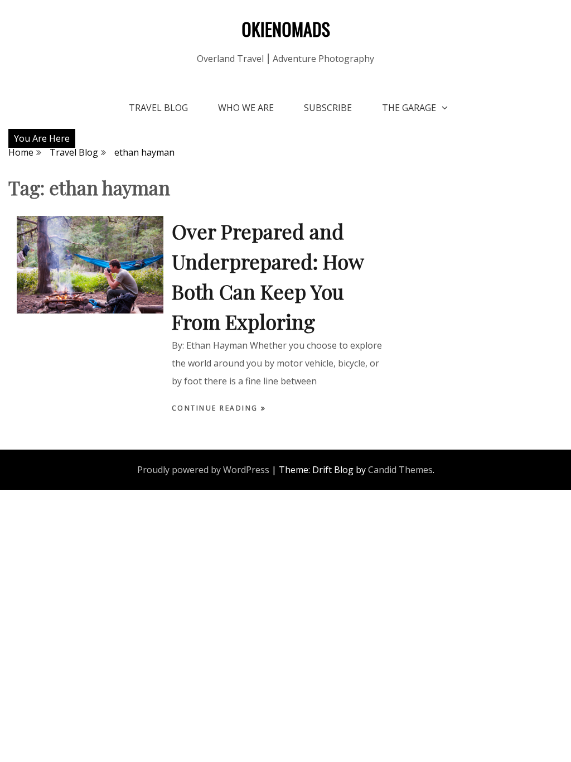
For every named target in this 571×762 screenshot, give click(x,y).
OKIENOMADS (285, 29)
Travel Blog (158, 108)
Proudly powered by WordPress (203, 470)
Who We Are (246, 108)
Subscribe (328, 108)
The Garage (409, 108)
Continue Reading (217, 408)
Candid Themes (400, 470)
